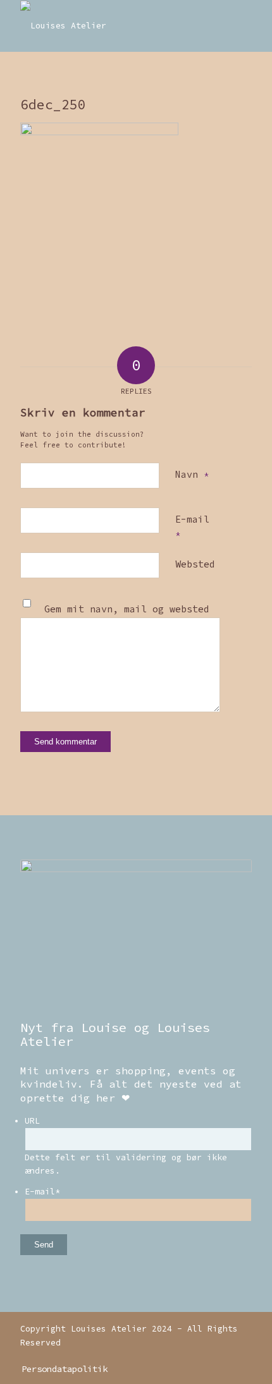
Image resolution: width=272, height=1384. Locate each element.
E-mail (192, 526)
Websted (195, 564)
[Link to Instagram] (223, 1355)
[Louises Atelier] (112, 26)
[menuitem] (61, 1369)
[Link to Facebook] (242, 1355)
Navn (192, 474)
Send (43, 1244)
